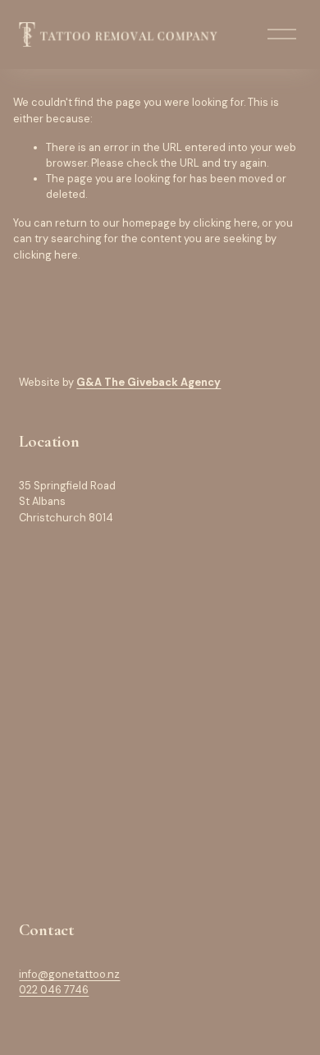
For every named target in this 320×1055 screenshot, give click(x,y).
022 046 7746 (54, 990)
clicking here (225, 223)
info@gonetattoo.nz (69, 974)
